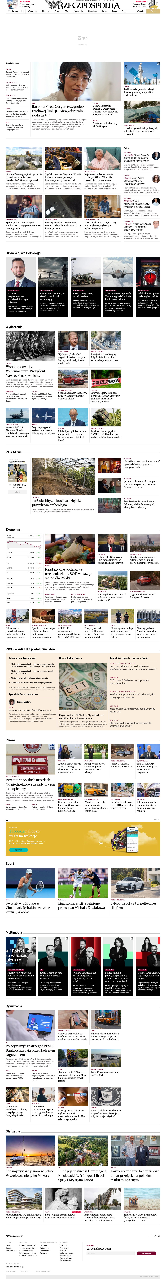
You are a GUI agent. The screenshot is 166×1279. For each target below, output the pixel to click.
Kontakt (9, 1248)
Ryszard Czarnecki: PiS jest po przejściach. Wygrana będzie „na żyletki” (84, 977)
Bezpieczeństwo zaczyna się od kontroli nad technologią (52, 296)
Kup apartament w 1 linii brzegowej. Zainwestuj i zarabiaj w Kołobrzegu (24, 1216)
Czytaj (17, 492)
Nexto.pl (63, 1251)
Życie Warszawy (66, 1260)
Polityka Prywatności (27, 1246)
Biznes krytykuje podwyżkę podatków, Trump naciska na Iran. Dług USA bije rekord (117, 977)
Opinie (127, 148)
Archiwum (44, 1253)
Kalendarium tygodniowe (22, 658)
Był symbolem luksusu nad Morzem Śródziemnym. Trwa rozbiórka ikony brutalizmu (99, 1217)
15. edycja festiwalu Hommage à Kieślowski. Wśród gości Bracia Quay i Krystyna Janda (82, 1175)
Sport (124, 11)
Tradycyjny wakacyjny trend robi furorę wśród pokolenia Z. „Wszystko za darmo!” (140, 1217)
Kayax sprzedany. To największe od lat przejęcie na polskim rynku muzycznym (135, 1175)
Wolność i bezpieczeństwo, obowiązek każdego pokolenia (18, 298)
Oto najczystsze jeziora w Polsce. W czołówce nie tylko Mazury (30, 1173)
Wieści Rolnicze (66, 1258)
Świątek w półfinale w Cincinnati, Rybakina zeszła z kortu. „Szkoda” (28, 907)
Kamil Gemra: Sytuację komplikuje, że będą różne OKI (52, 975)
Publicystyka (78, 11)
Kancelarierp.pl (65, 1256)
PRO (67, 11)
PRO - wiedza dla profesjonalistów (30, 649)
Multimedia (14, 933)
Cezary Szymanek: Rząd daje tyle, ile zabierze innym (150, 975)
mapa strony (10, 1272)
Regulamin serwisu (26, 1251)
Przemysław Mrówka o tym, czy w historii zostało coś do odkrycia (21, 975)
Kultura (104, 11)
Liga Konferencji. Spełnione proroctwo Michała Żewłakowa (81, 905)
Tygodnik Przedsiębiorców (24, 694)
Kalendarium (25, 1272)
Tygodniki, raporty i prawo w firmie (129, 658)
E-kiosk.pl (63, 1246)
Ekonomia (46, 11)
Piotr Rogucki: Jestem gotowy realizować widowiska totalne (60, 1216)
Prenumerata (45, 1251)
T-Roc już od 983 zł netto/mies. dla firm (134, 905)
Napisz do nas (11, 1251)
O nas (8, 1246)
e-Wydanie (139, 11)
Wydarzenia (32, 11)
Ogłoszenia (44, 1248)
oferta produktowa (43, 1272)
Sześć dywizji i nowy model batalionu (83, 295)
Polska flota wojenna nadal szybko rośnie (148, 295)
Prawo (57, 11)
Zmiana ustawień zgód (28, 1248)
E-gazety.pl (64, 1248)
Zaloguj (153, 11)
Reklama (43, 1246)
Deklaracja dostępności (28, 1256)
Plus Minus (92, 11)
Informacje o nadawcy (27, 1253)
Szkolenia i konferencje (15, 1267)
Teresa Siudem (24, 702)
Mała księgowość (66, 1253)
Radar (114, 11)
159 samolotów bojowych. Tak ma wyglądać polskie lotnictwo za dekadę (118, 296)
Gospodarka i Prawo (70, 658)
